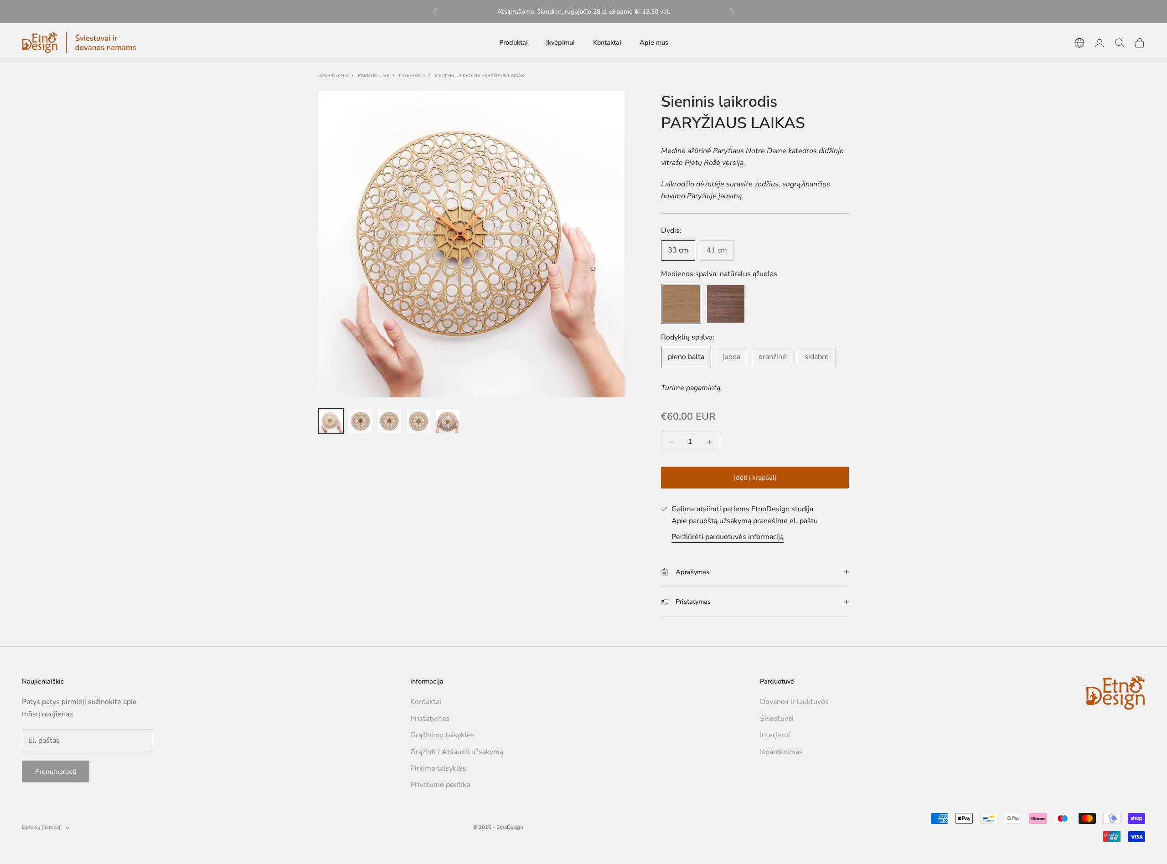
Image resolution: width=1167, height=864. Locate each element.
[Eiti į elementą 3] (389, 421)
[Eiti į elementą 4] (418, 421)
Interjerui (412, 75)
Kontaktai (607, 42)
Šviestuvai (777, 719)
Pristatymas (429, 719)
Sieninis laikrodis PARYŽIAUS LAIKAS (479, 75)
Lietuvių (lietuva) (41, 827)
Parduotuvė (373, 75)
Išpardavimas (781, 752)
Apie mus (654, 42)
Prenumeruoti (55, 771)
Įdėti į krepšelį (755, 477)
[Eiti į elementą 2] (360, 421)
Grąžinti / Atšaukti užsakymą (456, 752)
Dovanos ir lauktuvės (794, 702)
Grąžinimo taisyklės (442, 735)
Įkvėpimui (560, 42)
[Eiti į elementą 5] (447, 421)
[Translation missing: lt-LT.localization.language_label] (1079, 43)
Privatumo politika (440, 785)
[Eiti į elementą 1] (331, 421)
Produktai (513, 42)
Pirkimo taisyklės (438, 768)
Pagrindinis (333, 75)
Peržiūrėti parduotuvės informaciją (727, 537)
